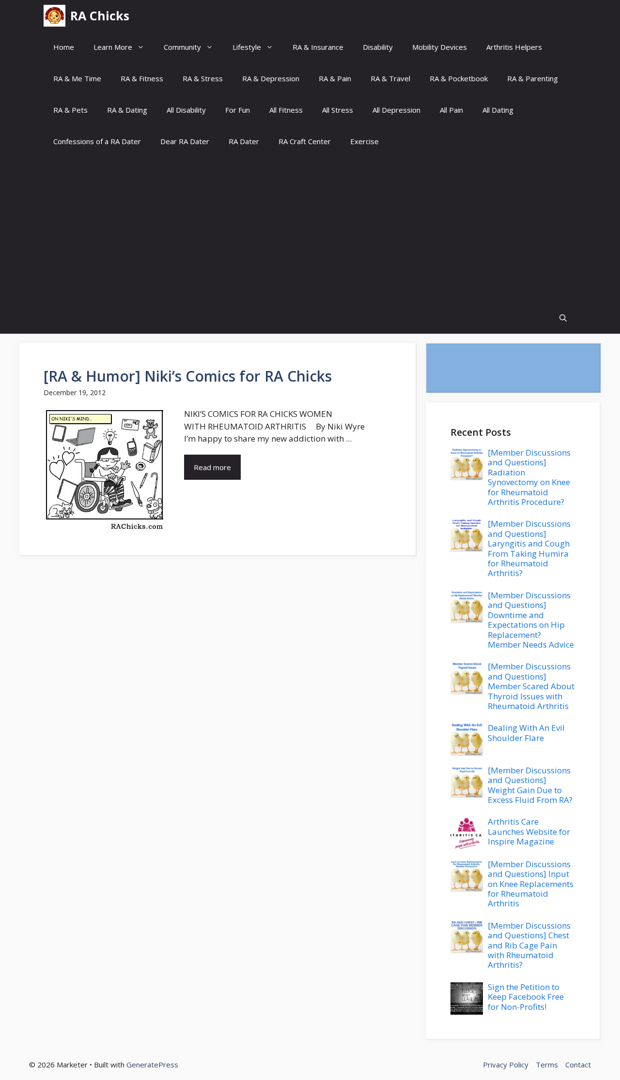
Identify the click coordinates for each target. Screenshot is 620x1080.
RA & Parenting (532, 78)
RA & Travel (390, 78)
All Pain (451, 110)
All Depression (396, 110)
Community (182, 47)
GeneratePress (152, 1064)
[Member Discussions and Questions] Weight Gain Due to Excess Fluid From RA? (530, 785)
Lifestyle (246, 47)
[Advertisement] (310, 229)
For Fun (237, 110)
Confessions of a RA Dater (97, 141)
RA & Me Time (77, 78)
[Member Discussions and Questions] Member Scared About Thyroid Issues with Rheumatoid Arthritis (531, 686)
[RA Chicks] (54, 15)
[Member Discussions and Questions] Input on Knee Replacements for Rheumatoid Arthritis (531, 883)
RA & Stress (203, 78)
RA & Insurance (318, 47)
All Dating (497, 110)
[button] (563, 318)
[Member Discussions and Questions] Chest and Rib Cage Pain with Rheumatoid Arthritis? (529, 945)
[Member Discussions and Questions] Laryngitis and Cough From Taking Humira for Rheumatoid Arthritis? (529, 548)
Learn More (112, 47)
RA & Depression (270, 78)
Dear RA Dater (184, 141)
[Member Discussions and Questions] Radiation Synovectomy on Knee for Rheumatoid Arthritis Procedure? (529, 477)
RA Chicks (99, 15)
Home (63, 47)
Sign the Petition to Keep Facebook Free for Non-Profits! (526, 996)
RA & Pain (335, 78)
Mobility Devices (439, 47)
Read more (212, 467)
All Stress (337, 110)
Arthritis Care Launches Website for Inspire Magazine (529, 831)
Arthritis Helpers (514, 47)
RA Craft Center (305, 141)
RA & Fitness (142, 78)
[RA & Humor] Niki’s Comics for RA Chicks (188, 376)
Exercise (364, 141)
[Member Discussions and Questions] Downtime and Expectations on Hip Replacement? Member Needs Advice (531, 620)
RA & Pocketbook (459, 78)
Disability (378, 47)
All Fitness (286, 110)
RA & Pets (70, 110)
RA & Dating (127, 110)
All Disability (186, 110)
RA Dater (244, 141)
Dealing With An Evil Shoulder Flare (526, 732)
